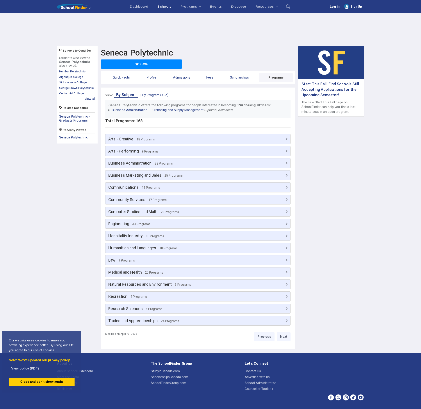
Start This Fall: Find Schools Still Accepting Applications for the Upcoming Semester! (330, 89)
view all (90, 98)
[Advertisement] (210, 25)
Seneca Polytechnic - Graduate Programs (74, 118)
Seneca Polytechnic (73, 137)
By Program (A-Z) (155, 95)
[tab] (198, 139)
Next (283, 337)
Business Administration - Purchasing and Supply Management (157, 110)
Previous (264, 337)
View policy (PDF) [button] (25, 368)
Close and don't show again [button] (41, 381)
